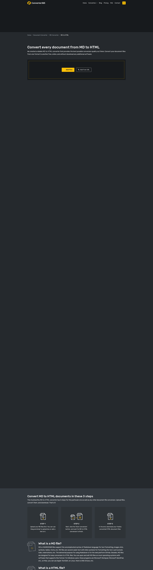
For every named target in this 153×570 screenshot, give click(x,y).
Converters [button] (92, 3)
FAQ (111, 3)
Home (85, 3)
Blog (100, 3)
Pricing (106, 3)
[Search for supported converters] (124, 3)
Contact (117, 3)
